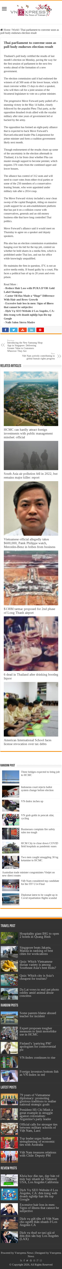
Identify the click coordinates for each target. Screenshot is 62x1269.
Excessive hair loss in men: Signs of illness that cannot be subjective (39, 1208)
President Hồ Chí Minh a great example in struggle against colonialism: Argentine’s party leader (36, 1114)
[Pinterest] (30, 1260)
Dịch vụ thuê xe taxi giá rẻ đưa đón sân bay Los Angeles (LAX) (39, 1236)
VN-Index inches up (32, 801)
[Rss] (21, 1260)
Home (6, 29)
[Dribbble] (34, 1260)
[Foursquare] (37, 1260)
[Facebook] (24, 1260)
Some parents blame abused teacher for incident (38, 1014)
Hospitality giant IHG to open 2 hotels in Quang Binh (39, 935)
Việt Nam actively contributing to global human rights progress (38, 356)
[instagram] (40, 1260)
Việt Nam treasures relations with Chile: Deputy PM (38, 1154)
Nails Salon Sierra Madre (20, 322)
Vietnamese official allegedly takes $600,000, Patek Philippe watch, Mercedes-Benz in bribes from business (29, 543)
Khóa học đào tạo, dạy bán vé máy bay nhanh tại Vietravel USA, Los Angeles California (39, 1179)
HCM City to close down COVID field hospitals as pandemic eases (39, 845)
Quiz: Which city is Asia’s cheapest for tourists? (37, 977)
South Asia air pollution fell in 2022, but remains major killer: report (31, 475)
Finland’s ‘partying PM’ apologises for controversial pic (38, 1046)
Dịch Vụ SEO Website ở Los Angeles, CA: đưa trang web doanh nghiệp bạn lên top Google (29, 314)
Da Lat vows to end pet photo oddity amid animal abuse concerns (39, 993)
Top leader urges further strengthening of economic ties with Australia (37, 1141)
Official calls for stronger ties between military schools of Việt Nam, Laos (38, 1127)
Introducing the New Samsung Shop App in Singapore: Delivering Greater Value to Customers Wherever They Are (25, 345)
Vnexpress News (24, 1252)
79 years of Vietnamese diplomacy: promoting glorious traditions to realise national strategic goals (38, 1099)
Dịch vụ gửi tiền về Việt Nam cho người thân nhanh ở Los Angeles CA (39, 1222)
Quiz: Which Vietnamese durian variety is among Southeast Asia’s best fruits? (38, 965)
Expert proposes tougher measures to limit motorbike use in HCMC (38, 1031)
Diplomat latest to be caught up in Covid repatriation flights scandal (39, 896)
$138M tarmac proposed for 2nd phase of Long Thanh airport (29, 610)
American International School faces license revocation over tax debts (27, 742)
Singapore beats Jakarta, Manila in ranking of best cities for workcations (36, 951)
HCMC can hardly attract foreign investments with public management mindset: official (28, 433)
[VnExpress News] (31, 10)
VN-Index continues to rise (37, 1057)
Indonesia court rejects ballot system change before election (37, 789)
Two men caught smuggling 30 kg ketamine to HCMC (39, 859)
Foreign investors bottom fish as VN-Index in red (39, 1073)
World (15, 29)
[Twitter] (27, 1260)
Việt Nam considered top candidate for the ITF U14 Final (40, 882)
